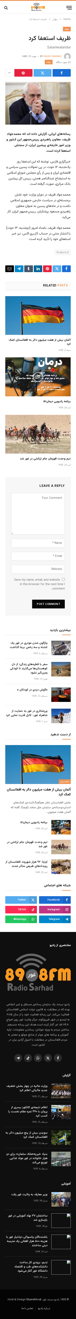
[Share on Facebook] (62, 73)
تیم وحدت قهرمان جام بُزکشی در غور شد (45, 459)
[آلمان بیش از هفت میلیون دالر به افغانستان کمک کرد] (38, 315)
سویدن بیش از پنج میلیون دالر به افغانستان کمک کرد (26, 1135)
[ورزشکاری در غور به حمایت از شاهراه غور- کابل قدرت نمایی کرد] (61, 716)
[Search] (6, 7)
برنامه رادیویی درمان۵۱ (57, 401)
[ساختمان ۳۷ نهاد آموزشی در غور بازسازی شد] (61, 1220)
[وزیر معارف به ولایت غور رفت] (61, 1199)
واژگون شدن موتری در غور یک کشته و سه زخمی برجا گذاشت (29, 645)
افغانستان (64, 781)
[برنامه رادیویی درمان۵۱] (38, 376)
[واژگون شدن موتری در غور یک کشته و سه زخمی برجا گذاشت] (61, 648)
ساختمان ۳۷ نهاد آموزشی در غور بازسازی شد (28, 1218)
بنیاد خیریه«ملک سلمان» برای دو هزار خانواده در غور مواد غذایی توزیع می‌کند (27, 1158)
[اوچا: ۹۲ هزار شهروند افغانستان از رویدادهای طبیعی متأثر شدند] (61, 867)
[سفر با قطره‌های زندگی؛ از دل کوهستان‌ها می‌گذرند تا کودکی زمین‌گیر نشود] (61, 669)
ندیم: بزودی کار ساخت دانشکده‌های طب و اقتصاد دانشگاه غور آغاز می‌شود (31, 1266)
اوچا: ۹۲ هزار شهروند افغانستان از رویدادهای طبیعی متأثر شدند (26, 864)
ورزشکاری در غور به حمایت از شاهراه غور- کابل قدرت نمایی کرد (27, 713)
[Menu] (69, 7)
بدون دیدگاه (61, 62)
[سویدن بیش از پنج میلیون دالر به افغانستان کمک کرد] (61, 1137)
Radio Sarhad (53, 56)
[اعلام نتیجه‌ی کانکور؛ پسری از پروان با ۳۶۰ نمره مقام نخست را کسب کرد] (61, 1112)
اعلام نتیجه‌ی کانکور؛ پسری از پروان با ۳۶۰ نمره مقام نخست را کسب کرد (28, 1111)
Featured (63, 252)
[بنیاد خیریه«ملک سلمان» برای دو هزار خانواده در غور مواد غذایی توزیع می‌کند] (61, 1159)
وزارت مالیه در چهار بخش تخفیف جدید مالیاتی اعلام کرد (27, 1088)
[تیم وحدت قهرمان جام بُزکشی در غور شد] (38, 434)
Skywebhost (33, 1300)
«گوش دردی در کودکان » (32, 690)
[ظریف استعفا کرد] (38, 103)
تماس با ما (27, 1308)
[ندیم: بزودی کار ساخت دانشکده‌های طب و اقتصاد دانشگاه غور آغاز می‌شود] (61, 1267)
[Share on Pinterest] (23, 73)
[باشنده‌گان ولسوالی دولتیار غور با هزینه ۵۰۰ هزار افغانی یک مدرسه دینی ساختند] (61, 1242)
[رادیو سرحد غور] (38, 8)
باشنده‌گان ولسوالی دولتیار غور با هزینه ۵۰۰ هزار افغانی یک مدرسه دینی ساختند (27, 1241)
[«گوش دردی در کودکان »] (61, 694)
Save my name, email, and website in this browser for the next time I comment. (39, 584)
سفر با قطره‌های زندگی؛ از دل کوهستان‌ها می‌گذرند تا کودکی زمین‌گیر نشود (29, 668)
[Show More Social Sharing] (9, 73)
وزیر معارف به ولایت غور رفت (29, 1194)
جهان (67, 29)
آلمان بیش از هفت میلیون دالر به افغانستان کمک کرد (40, 342)
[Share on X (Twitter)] (43, 73)
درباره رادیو (44, 1308)
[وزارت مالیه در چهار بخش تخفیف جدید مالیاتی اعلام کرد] (61, 1091)
